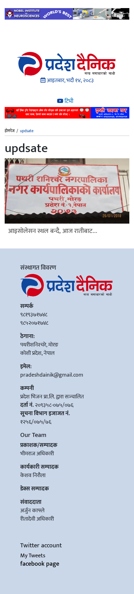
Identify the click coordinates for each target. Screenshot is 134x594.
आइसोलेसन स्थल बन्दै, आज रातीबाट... (52, 230)
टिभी (68, 101)
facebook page (39, 564)
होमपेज (10, 131)
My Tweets (32, 555)
